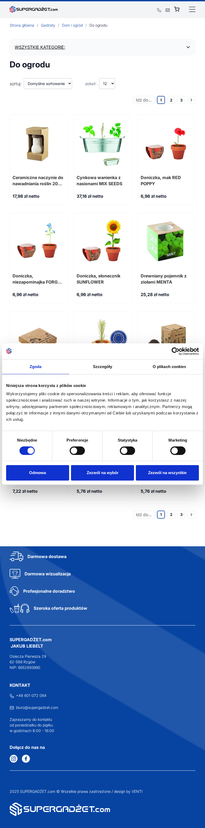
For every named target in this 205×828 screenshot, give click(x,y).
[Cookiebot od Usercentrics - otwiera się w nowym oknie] (175, 351)
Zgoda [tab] (36, 366)
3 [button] (181, 100)
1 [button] (161, 100)
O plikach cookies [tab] (169, 366)
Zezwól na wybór (103, 472)
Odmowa (37, 472)
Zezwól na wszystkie (167, 472)
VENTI (137, 791)
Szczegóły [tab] (102, 366)
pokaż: (91, 83)
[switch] (77, 450)
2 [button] (171, 100)
